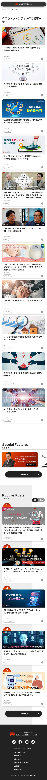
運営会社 (16, 755)
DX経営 (6, 95)
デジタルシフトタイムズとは (22, 748)
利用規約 (16, 769)
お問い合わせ (18, 759)
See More (23, 474)
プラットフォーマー (9, 580)
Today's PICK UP (8, 384)
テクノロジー (7, 58)
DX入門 (6, 239)
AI (4, 662)
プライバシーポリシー (20, 762)
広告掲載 (16, 766)
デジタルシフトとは (19, 752)
